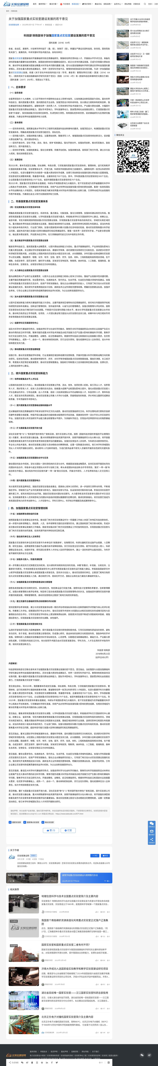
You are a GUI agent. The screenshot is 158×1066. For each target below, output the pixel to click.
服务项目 (42, 4)
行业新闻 (14, 921)
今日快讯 (66, 4)
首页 (34, 4)
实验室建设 (18, 72)
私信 (106, 856)
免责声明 (54, 1051)
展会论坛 (98, 4)
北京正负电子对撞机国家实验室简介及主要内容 (67, 1016)
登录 (150, 4)
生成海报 (15, 1062)
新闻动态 (75, 4)
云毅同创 (96, 1058)
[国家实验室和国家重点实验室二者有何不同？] (24, 952)
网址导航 (128, 4)
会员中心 (117, 4)
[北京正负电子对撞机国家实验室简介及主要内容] (24, 1024)
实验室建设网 (14, 25)
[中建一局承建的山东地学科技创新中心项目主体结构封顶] (123, 103)
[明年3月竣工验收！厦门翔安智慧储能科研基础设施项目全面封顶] (123, 114)
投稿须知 (74, 1051)
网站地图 (80, 1058)
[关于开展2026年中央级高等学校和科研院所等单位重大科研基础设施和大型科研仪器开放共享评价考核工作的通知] (123, 22)
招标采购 (107, 4)
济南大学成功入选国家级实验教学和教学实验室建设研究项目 (74, 968)
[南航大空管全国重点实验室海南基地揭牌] (123, 80)
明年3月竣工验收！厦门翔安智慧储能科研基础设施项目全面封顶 (139, 114)
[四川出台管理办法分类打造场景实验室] (123, 33)
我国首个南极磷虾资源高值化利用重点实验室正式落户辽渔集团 (74, 922)
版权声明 (64, 1051)
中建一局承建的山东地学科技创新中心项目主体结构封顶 (139, 102)
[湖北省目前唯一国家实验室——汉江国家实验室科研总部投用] (24, 1000)
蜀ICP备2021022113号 (68, 1058)
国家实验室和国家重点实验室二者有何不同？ (66, 944)
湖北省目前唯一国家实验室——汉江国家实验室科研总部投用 (74, 992)
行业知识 (14, 946)
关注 (95, 856)
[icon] (141, 1055)
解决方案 (52, 4)
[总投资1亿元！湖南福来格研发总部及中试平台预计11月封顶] (123, 45)
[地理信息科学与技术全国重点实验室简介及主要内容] (24, 903)
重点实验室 (17, 58)
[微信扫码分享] (22, 1062)
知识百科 (87, 4)
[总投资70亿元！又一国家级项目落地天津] (123, 57)
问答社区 (136, 4)
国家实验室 (16, 822)
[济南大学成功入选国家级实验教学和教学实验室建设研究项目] (24, 976)
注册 (156, 4)
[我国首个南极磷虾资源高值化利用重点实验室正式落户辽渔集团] (24, 928)
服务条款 (33, 1051)
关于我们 (95, 1051)
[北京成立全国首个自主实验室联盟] (123, 126)
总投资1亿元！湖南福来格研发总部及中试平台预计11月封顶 (139, 44)
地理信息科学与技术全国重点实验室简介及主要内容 (69, 896)
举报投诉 (43, 1051)
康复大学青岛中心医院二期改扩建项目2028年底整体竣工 (140, 90)
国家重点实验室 (60, 35)
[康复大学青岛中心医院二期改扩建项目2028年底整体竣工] (123, 91)
